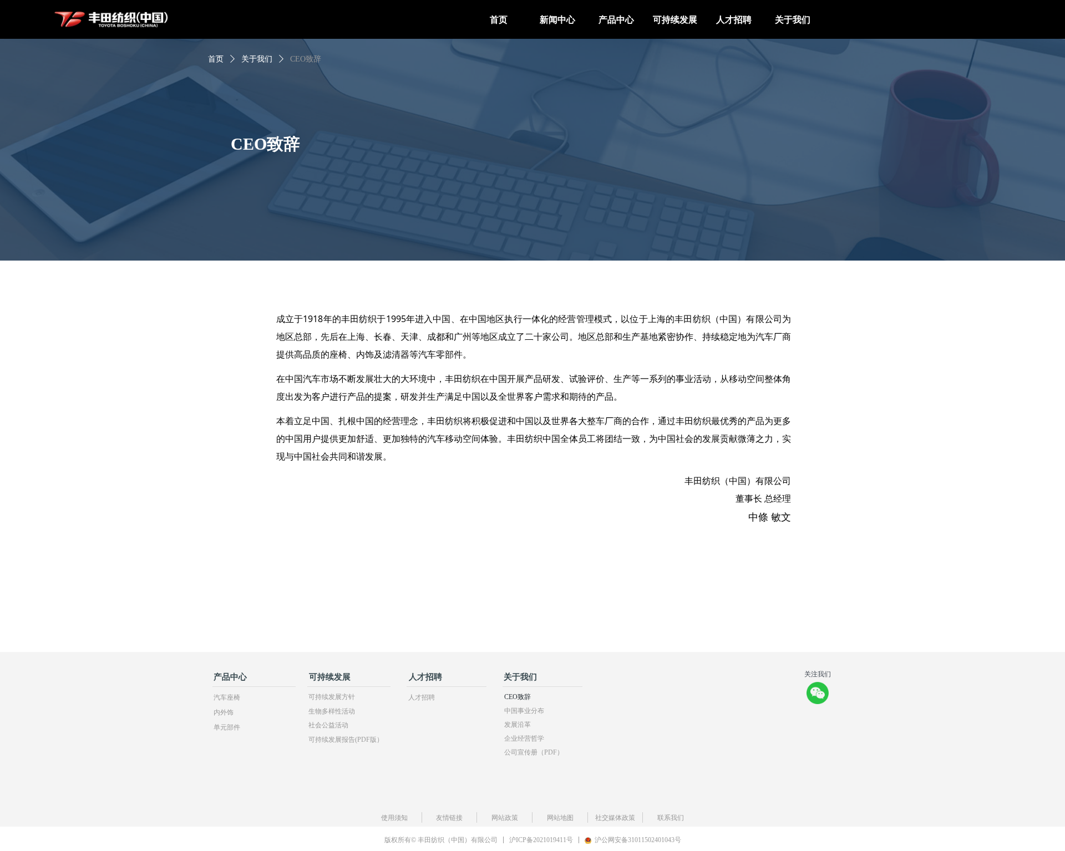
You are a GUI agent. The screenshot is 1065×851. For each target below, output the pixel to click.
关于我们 (256, 59)
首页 (216, 59)
